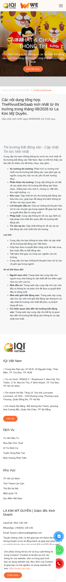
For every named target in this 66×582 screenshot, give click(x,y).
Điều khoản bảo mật (19, 568)
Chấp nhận (13, 575)
